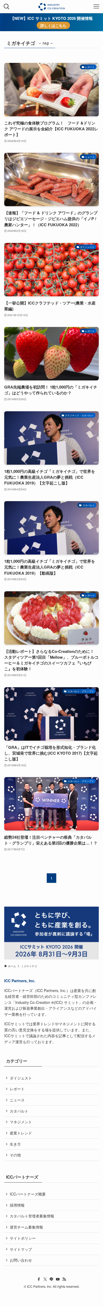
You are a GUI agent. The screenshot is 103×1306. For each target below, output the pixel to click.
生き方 (15, 1144)
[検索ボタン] (6, 6)
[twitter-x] (45, 1279)
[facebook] (38, 1279)
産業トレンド (21, 1133)
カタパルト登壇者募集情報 (32, 1216)
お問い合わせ (21, 1260)
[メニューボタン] (96, 6)
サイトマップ (21, 1249)
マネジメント (21, 1121)
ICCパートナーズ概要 (28, 1194)
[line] (51, 1279)
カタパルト (19, 1111)
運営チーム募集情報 (26, 1227)
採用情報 (17, 1205)
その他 (15, 1154)
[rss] (64, 1279)
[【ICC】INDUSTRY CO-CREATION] (51, 6)
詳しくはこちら (53, 25)
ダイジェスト (21, 1078)
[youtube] (57, 1279)
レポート (17, 1088)
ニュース (17, 1099)
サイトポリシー (23, 1238)
